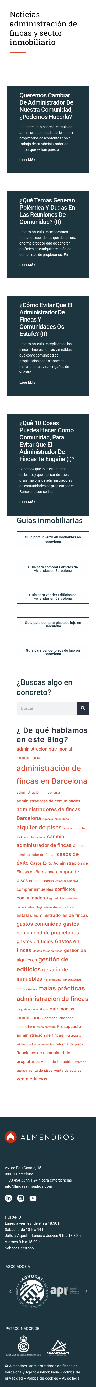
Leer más (27, 160)
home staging (52, 979)
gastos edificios (35, 941)
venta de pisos (40, 1070)
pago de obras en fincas (32, 1009)
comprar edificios (66, 881)
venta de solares (67, 1070)
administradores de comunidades (48, 801)
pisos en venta (46, 1027)
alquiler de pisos (39, 827)
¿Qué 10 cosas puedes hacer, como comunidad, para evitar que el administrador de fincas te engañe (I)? (46, 441)
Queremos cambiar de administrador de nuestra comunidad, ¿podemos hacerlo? (46, 106)
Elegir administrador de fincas (55, 907)
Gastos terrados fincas (47, 951)
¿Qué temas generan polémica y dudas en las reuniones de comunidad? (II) (47, 211)
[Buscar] (83, 708)
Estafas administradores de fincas (52, 915)
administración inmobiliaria (38, 792)
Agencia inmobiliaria (55, 819)
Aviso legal (71, 1378)
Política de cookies (42, 1378)
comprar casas (41, 881)
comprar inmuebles (35, 889)
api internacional (35, 837)
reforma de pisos (69, 1044)
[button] (10, 1291)
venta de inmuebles (57, 1062)
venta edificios (32, 1078)
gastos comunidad (39, 924)
